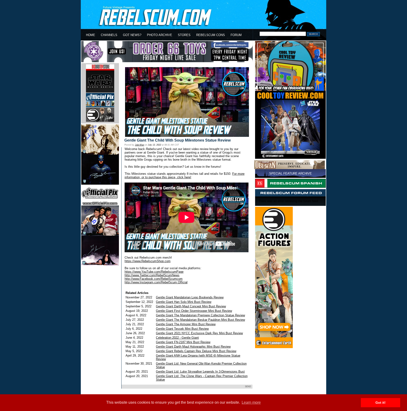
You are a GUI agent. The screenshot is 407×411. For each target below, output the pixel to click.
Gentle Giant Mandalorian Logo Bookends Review (190, 297)
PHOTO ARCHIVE (159, 35)
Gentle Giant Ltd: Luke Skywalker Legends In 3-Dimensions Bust (200, 371)
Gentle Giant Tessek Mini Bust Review (182, 328)
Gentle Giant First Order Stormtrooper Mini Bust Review (194, 311)
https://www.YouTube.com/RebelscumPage (154, 271)
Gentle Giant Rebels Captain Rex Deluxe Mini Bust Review (196, 351)
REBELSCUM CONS (210, 35)
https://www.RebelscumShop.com (148, 261)
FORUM (236, 35)
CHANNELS (109, 35)
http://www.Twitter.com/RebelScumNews (152, 275)
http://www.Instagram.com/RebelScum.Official (156, 282)
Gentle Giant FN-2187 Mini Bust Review (183, 342)
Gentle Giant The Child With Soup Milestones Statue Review (177, 140)
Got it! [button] (380, 402)
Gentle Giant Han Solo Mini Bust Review (183, 302)
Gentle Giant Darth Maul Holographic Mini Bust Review (193, 346)
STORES (184, 35)
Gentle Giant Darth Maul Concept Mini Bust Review (191, 306)
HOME (90, 35)
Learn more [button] (251, 402)
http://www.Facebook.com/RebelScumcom (154, 279)
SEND (248, 386)
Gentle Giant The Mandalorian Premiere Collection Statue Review (200, 315)
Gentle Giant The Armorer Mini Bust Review (186, 324)
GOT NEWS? (132, 35)
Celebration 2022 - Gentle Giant (177, 337)
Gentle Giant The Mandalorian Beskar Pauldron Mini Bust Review (200, 319)
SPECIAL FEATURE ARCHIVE (290, 173)
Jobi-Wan (139, 145)
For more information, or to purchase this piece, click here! (184, 175)
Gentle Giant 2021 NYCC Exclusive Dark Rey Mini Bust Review (199, 333)
